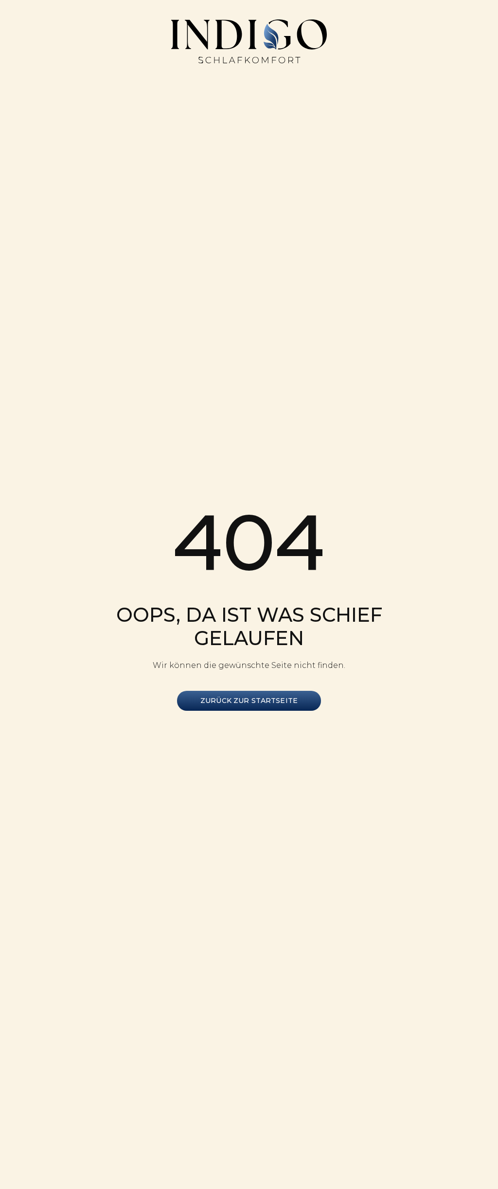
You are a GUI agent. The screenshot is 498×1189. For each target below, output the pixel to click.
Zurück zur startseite (249, 700)
